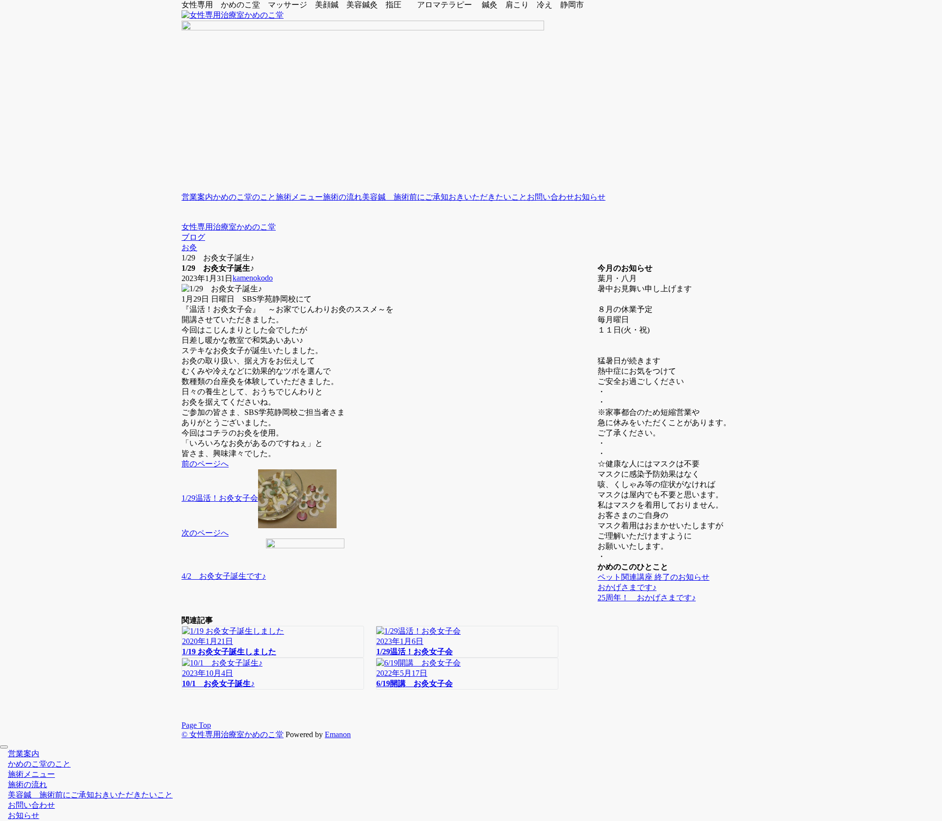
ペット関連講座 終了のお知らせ (653, 577)
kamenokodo (253, 278)
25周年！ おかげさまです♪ (647, 597)
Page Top (196, 725)
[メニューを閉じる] (4, 746)
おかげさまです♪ (627, 587)
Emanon (338, 734)
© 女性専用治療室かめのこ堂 (233, 734)
